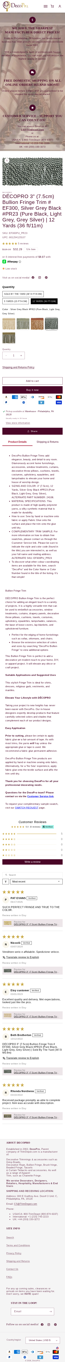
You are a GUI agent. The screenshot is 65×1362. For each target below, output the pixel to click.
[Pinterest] (46, 277)
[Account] (60, 6)
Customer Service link (40, 796)
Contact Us (12, 1269)
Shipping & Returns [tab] (48, 442)
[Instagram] (39, 277)
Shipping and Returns (18, 1261)
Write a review (33, 862)
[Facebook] (33, 277)
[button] (10, 243)
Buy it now (32, 390)
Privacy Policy (13, 1253)
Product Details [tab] (17, 442)
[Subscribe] (50, 1311)
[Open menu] (45, 6)
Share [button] (34, 431)
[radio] (23, 294)
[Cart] (52, 6)
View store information (18, 423)
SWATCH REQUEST (26, 807)
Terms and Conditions (18, 1245)
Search (10, 1237)
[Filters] (5, 881)
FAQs (9, 1277)
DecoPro (36, 1361)
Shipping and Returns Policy (18, 367)
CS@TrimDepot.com (25, 1203)
